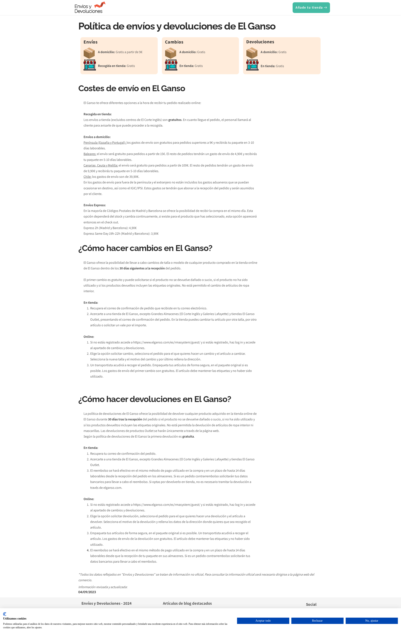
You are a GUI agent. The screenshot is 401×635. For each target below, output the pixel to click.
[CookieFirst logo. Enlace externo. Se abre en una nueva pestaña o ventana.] (4, 614)
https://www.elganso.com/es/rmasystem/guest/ (166, 342)
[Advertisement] (291, 164)
